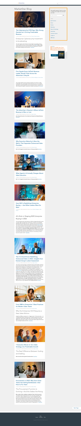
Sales (39, 77)
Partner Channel (34, 36)
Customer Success (54, 33)
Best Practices (53, 20)
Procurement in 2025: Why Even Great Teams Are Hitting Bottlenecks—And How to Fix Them (28, 382)
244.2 (36, 45)
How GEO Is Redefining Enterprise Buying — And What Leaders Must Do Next (28, 205)
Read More (32, 47)
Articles (38, 36)
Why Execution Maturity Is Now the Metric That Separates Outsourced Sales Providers (29, 143)
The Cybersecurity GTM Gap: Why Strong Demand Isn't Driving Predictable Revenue (29, 32)
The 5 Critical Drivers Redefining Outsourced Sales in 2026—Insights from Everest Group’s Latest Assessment (29, 259)
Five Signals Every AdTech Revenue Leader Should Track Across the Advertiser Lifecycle (27, 73)
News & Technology (54, 29)
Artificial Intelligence (34, 77)
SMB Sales (53, 37)
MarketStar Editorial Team (26, 36)
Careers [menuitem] (36, 417)
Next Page (76, 408)
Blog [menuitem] (40, 416)
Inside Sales (53, 31)
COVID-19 (52, 35)
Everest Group (18, 270)
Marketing (53, 27)
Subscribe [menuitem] (41, 417)
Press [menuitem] (45, 417)
